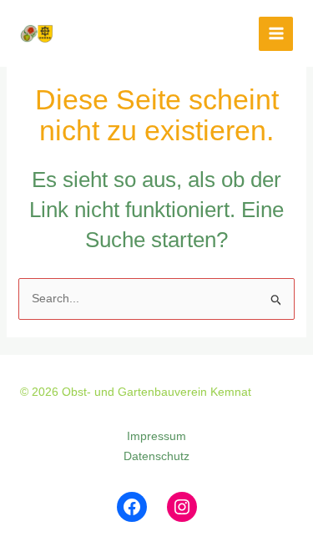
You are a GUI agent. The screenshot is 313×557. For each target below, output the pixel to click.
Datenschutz (156, 456)
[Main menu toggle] (276, 34)
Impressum (156, 436)
